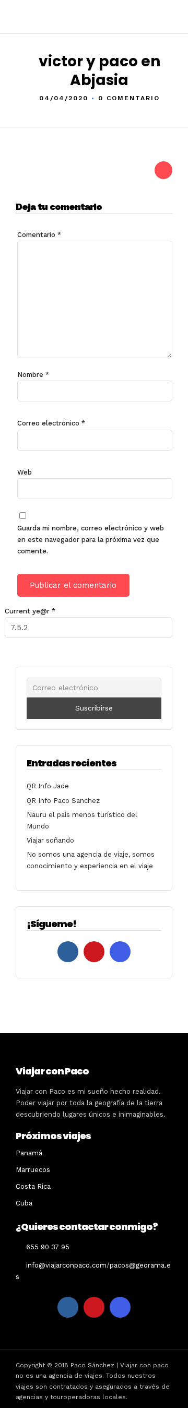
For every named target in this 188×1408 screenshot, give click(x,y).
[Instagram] (120, 951)
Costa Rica (33, 1186)
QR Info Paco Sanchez (63, 800)
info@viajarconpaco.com (66, 1265)
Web (24, 472)
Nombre (33, 374)
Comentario (39, 235)
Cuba (24, 1203)
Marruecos (33, 1170)
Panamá (29, 1153)
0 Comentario (129, 98)
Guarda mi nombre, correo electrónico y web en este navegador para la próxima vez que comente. (90, 539)
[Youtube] (94, 951)
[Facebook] (67, 951)
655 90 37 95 (47, 1247)
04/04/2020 (63, 98)
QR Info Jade (48, 786)
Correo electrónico (51, 423)
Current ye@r (30, 611)
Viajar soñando (50, 840)
